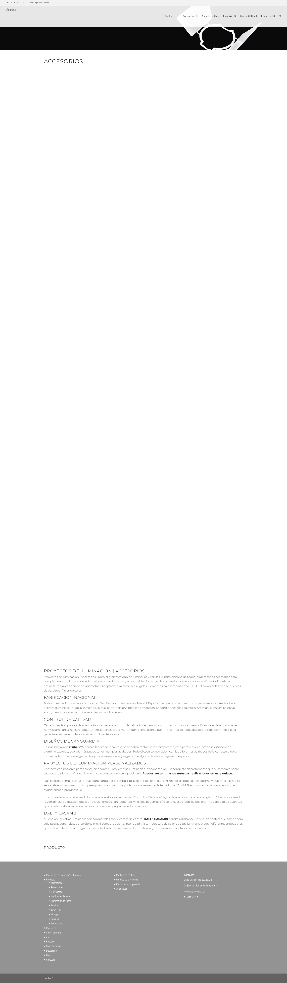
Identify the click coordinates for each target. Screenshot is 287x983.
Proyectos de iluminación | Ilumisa (63, 875)
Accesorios (56, 923)
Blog (48, 955)
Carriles (55, 919)
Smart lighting (210, 16)
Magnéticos (56, 883)
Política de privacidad (127, 879)
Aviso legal (121, 888)
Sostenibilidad (248, 16)
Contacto (50, 959)
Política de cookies (125, 875)
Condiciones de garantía (128, 884)
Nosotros (266, 16)
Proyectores (57, 887)
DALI (147, 819)
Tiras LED (56, 910)
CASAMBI (161, 819)
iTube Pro (76, 747)
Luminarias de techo (61, 901)
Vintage (54, 914)
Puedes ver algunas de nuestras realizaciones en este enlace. (188, 773)
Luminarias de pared (61, 896)
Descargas (51, 950)
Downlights (56, 892)
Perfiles (55, 905)
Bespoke (228, 16)
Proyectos (188, 16)
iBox (48, 937)
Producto (170, 16)
